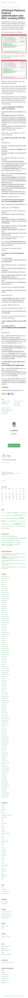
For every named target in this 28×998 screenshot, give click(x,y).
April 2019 (3, 664)
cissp (2, 515)
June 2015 (3, 728)
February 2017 (4, 692)
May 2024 (3, 584)
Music (2, 829)
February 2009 (4, 782)
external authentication (7, 473)
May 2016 (3, 708)
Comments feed (5, 891)
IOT (2, 819)
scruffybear (3, 7)
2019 (2, 512)
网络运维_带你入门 (6, 950)
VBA (2, 867)
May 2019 (3, 662)
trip (15, 526)
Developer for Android (6, 915)
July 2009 (3, 774)
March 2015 (4, 734)
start (14, 526)
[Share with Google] (13, 394)
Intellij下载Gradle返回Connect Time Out (10, 540)
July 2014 (3, 746)
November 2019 (5, 650)
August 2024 (4, 580)
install (4, 518)
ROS (2, 847)
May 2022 (3, 630)
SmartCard (4, 855)
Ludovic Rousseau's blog (7, 962)
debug (9, 515)
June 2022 (3, 628)
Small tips (3, 853)
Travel (2, 863)
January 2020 (4, 646)
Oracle (3, 837)
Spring (2, 857)
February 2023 (4, 612)
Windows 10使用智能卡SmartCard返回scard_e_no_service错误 (10, 545)
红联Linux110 (4, 948)
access (5, 512)
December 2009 (5, 766)
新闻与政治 (4, 875)
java (11, 518)
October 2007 (4, 797)
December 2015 (5, 716)
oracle (16, 521)
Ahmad (8, 456)
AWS (2, 807)
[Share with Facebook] (8, 394)
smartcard (3, 526)
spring (10, 526)
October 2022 (4, 620)
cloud (5, 515)
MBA (2, 827)
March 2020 (4, 642)
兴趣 (2, 873)
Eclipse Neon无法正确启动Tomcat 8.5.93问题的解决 (13, 538)
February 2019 (4, 666)
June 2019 (3, 660)
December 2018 (5, 668)
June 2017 (3, 688)
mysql (6, 521)
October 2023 (4, 596)
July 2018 (3, 678)
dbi (7, 515)
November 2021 (5, 634)
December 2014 (5, 738)
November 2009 (5, 768)
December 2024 (5, 576)
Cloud (2, 813)
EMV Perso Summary (5, 401)
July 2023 (3, 602)
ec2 (11, 515)
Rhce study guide (5, 946)
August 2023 (4, 600)
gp (16, 473)
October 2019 (4, 652)
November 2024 (5, 578)
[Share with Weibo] (2, 394)
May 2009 (3, 778)
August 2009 (4, 772)
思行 (2, 938)
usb (21, 526)
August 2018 (4, 676)
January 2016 (4, 714)
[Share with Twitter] (10, 394)
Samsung (8, 524)
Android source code (6, 913)
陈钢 (2, 952)
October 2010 (4, 760)
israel (8, 518)
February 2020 (4, 644)
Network (3, 831)
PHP (2, 839)
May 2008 (3, 791)
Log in (2, 887)
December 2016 (5, 696)
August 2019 (4, 656)
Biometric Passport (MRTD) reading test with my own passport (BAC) (6, 409)
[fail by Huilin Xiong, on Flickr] (14, 53)
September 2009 (5, 770)
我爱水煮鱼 (4, 982)
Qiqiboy (3, 972)
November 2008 (5, 784)
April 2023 (3, 608)
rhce (24, 521)
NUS (2, 835)
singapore (18, 524)
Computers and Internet (6, 815)
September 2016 (5, 700)
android (9, 512)
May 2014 (3, 748)
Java (2, 821)
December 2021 (5, 632)
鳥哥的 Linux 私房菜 (6, 954)
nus (13, 521)
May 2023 (3, 606)
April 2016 (3, 710)
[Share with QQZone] (6, 394)
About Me (3, 2)
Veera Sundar (4, 974)
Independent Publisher (8, 995)
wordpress (7, 528)
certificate (24, 512)
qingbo (3, 970)
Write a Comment (15, 445)
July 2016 (3, 704)
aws (16, 512)
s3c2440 (3, 524)
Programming (4, 841)
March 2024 (4, 586)
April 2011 (3, 758)
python (21, 521)
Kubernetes (4, 823)
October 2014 (4, 740)
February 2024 (4, 588)
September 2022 (5, 622)
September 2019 (5, 654)
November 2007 (5, 795)
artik (13, 512)
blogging (3, 809)
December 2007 (5, 793)
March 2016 (4, 712)
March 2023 (4, 610)
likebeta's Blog (4, 926)
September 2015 (5, 722)
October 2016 (4, 698)
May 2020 (3, 638)
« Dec (2, 504)
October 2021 (4, 636)
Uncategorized (4, 865)
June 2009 (3, 776)
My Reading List (11, 2)
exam (24, 515)
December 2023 (5, 592)
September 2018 (5, 674)
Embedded (4, 817)
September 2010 (5, 762)
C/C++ (3, 811)
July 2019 (3, 658)
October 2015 (4, 720)
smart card (4, 474)
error (21, 515)
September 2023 (5, 598)
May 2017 (3, 690)
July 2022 (3, 626)
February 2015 (4, 736)
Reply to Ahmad (5, 462)
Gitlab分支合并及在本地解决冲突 (9, 536)
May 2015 (3, 730)
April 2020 (3, 640)
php (18, 521)
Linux (2, 825)
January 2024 (4, 590)
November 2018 (5, 670)
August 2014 (4, 744)
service (12, 524)
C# (21, 512)
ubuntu (19, 526)
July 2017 (3, 686)
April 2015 (3, 732)
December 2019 (5, 648)
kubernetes (16, 518)
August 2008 (4, 787)
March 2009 (4, 780)
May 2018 (3, 682)
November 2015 (5, 718)
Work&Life (9, 7)
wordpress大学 (5, 976)
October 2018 (4, 672)
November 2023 (5, 594)
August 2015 (4, 724)
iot (6, 518)
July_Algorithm (4, 901)
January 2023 (4, 614)
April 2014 (3, 750)
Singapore (3, 851)
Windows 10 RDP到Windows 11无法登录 (11, 542)
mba (3, 521)
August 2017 (4, 684)
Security (3, 849)
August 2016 (4, 702)
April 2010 (3, 764)
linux (22, 518)
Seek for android (5, 917)
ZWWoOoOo (4, 978)
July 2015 (3, 726)
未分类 (3, 877)
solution (7, 526)
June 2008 (3, 789)
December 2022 (5, 616)
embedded (15, 515)
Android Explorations (6, 911)
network (9, 521)
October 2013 (4, 752)
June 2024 (3, 582)
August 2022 (4, 624)
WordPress (22, 995)
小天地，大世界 (5, 980)
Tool (2, 861)
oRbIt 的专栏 (4, 903)
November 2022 (5, 618)
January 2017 (4, 694)
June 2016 (3, 706)
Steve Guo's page (5, 936)
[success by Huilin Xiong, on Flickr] (14, 78)
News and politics (5, 833)
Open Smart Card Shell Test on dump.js (18, 401)
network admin (4, 567)
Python (3, 843)
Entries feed (4, 889)
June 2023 (3, 604)
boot (19, 512)
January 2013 (4, 754)
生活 (2, 879)
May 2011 (3, 756)
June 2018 (3, 680)
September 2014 (5, 742)
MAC (19, 473)
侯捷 (2, 928)
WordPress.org (5, 893)
